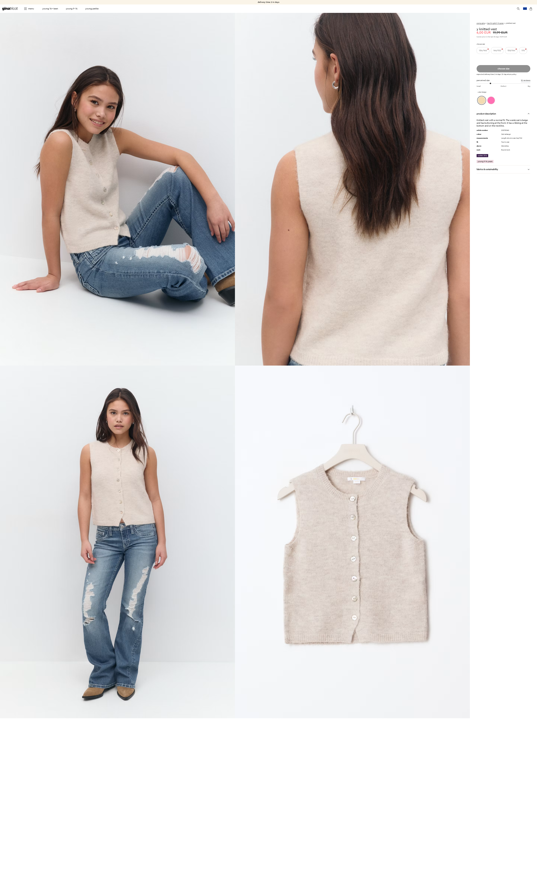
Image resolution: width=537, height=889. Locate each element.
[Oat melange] (482, 100)
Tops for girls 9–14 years (495, 23)
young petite (92, 9)
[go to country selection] (524, 8)
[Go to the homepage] (10, 8)
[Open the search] (518, 8)
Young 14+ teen (50, 9)
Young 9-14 (71, 9)
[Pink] (491, 100)
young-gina (481, 23)
